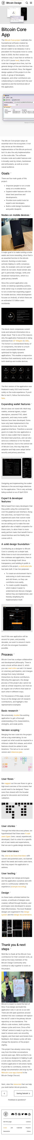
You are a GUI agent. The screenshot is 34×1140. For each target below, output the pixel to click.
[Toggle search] (27, 3)
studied (17, 715)
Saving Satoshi (22, 1093)
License (28, 1121)
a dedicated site (25, 566)
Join (11, 1127)
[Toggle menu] (31, 3)
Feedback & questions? (17, 1100)
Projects (28, 1127)
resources (17, 1084)
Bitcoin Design (14, 2)
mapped (7, 783)
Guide (5, 1127)
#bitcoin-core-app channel (11, 1073)
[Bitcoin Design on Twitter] (22, 1114)
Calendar (19, 1127)
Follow (29, 1131)
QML (27, 341)
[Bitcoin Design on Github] (16, 1114)
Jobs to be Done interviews (15, 856)
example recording (18, 887)
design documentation (23, 915)
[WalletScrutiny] (4, 1093)
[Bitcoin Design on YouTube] (25, 1114)
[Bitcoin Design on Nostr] (19, 1114)
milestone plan (16, 752)
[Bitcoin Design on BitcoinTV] (29, 1114)
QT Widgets (17, 341)
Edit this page (7, 1121)
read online (12, 668)
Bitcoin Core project (13, 40)
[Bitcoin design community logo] (5, 1114)
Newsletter (6, 1131)
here (17, 60)
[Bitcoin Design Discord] (12, 1114)
